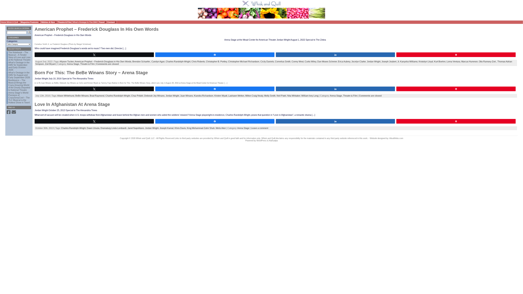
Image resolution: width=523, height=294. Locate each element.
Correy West (298, 61)
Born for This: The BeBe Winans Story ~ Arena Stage (91, 72)
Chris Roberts (198, 61)
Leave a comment (259, 128)
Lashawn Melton (236, 96)
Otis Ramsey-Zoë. (487, 61)
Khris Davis (180, 128)
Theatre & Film (87, 64)
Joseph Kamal (167, 128)
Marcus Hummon (469, 61)
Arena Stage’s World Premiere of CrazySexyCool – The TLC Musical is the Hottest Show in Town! (19, 98)
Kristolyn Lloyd (426, 61)
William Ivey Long (309, 96)
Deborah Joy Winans (154, 96)
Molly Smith (270, 96)
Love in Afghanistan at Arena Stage (72, 104)
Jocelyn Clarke (358, 61)
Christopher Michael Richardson (243, 61)
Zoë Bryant (50, 64)
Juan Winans (186, 96)
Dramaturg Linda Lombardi (113, 128)
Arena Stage (243, 128)
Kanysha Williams (409, 61)
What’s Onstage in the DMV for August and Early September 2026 (19, 75)
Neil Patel (281, 96)
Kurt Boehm (440, 61)
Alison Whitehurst (65, 96)
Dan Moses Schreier (327, 61)
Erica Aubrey (344, 61)
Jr (398, 61)
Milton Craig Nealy (254, 96)
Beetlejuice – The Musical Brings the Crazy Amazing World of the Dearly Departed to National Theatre (19, 85)
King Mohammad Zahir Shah (201, 128)
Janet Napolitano (135, 128)
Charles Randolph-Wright (178, 61)
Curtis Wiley (310, 61)
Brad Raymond (97, 96)
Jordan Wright (373, 61)
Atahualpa (273, 140)
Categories (12, 41)
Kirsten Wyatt (220, 96)
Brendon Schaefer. (141, 61)
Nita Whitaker (293, 96)
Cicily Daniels (267, 61)
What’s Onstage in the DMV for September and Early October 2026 (19, 66)
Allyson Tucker (67, 61)
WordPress (261, 140)
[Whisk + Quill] (261, 10)
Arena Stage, (73, 64)
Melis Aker (221, 128)
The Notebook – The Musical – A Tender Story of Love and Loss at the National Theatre (19, 56)
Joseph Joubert (388, 61)
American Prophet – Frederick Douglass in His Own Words (97, 29)
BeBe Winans (82, 96)
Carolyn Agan (158, 61)
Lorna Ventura (453, 61)
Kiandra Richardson (203, 96)
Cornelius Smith (283, 61)
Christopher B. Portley (216, 61)
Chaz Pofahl (137, 96)
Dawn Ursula (93, 128)
